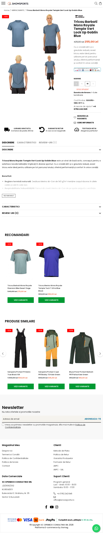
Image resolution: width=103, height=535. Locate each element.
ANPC (56, 465)
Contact (6, 465)
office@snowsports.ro (64, 500)
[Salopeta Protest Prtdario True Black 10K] (20, 348)
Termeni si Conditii (10, 454)
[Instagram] (56, 507)
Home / (7, 10)
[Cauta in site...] (96, 3)
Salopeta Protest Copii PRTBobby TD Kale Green (49, 373)
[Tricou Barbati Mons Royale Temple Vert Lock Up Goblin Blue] (18, 33)
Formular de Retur (62, 462)
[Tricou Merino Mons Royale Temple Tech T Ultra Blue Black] (51, 261)
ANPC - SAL (59, 469)
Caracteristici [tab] (26, 142)
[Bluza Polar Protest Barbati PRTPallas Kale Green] (82, 348)
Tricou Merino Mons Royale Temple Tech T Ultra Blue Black (50, 288)
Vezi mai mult (8, 196)
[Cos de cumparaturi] (100, 3)
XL (82, 83)
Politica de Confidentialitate (15, 458)
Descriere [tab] (8, 142)
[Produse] (3, 4)
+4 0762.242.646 (64, 493)
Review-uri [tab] (48, 142)
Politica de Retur (61, 454)
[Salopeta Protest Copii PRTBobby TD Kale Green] (51, 348)
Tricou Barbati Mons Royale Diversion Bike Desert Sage (20, 286)
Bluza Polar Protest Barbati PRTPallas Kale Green (81, 373)
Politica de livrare (10, 462)
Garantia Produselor (63, 458)
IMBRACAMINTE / (19, 10)
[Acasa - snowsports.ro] (18, 3)
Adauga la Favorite (82, 117)
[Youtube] (51, 507)
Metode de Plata (61, 450)
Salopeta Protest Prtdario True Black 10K (19, 373)
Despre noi (7, 450)
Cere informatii (85, 122)
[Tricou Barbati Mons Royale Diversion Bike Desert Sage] (20, 261)
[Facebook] (46, 507)
